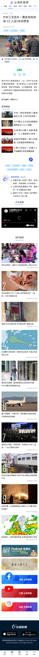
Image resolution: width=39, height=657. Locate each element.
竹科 (6, 31)
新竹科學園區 (13, 169)
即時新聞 (15, 177)
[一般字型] (19, 74)
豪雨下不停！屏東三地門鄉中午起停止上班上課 (25, 194)
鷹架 (22, 31)
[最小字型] (15, 74)
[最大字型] (24, 74)
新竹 (22, 169)
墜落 (31, 166)
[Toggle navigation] (34, 652)
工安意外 (15, 31)
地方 (11, 13)
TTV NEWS (5, 13)
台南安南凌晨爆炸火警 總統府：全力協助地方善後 (25, 188)
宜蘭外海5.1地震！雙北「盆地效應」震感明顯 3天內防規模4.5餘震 (25, 182)
